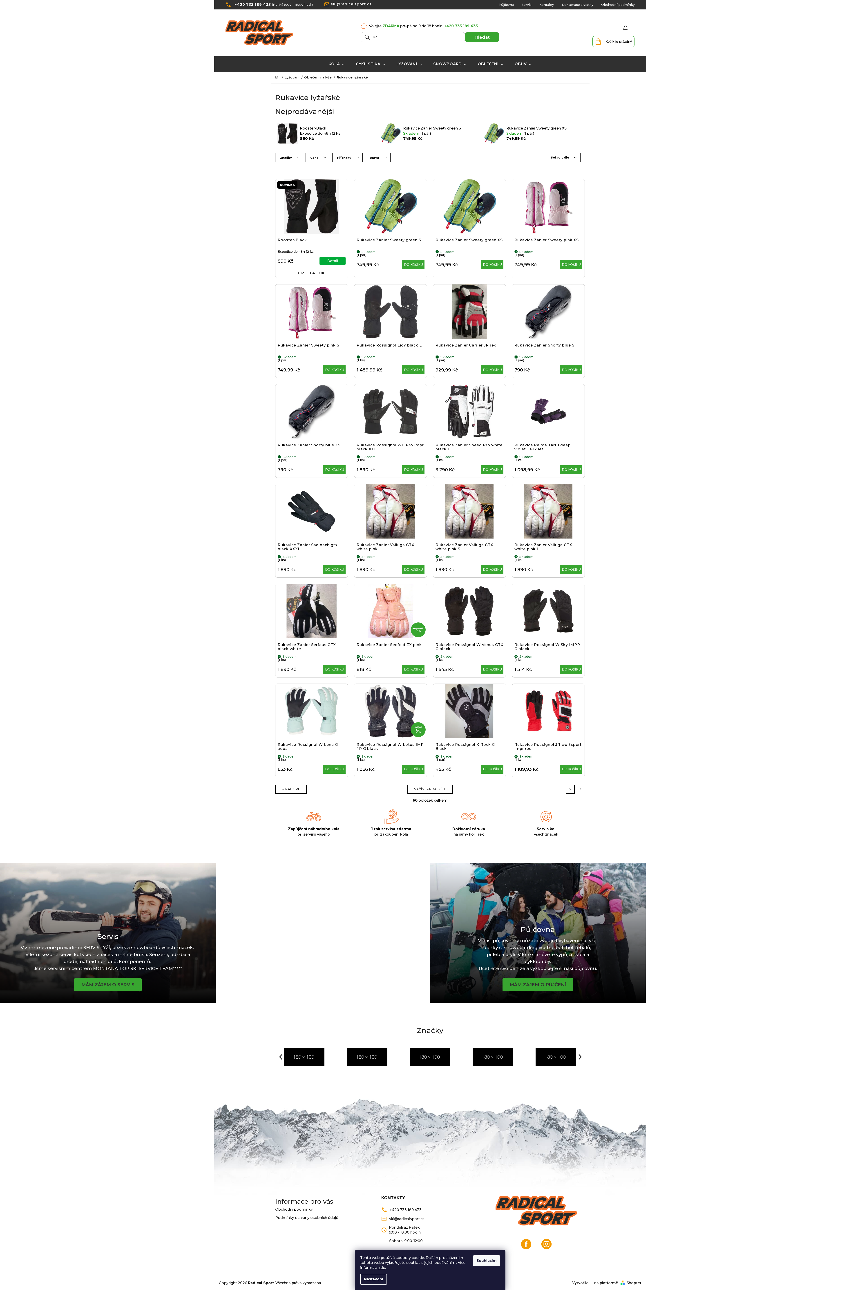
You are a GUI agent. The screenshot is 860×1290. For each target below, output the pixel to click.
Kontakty (546, 5)
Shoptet (634, 1283)
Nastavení (373, 1279)
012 (301, 273)
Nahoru (292, 789)
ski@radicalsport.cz (351, 4)
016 (322, 273)
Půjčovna (506, 5)
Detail (332, 261)
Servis (527, 5)
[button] (280, 1057)
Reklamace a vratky (577, 5)
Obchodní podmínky (618, 5)
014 (311, 273)
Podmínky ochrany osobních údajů (306, 1218)
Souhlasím (486, 1261)
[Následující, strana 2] (570, 789)
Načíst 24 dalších (430, 789)
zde (381, 1267)
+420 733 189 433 (253, 4)
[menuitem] (336, 64)
